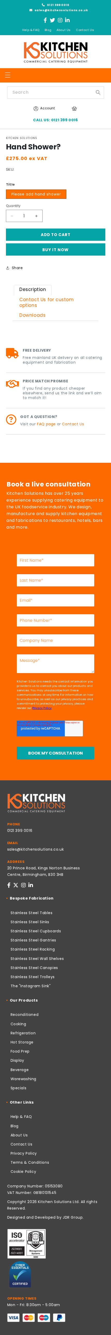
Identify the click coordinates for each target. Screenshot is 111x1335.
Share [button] (17, 267)
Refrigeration (23, 1033)
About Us (64, 30)
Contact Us (85, 30)
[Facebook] (45, 20)
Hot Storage (22, 1042)
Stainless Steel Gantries (33, 940)
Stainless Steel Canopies (34, 967)
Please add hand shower (36, 194)
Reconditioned (25, 1014)
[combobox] (55, 92)
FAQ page (46, 424)
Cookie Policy (23, 1171)
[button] (7, 75)
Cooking (18, 1024)
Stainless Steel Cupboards (36, 931)
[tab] (33, 290)
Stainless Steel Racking (33, 949)
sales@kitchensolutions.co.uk (61, 10)
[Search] (98, 92)
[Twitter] (52, 20)
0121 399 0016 (57, 5)
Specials (19, 1088)
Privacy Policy (24, 1153)
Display (17, 1060)
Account (47, 108)
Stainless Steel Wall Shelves (37, 958)
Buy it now (55, 249)
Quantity (13, 205)
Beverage (20, 1069)
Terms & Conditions (30, 1162)
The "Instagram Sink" (31, 986)
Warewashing (24, 1078)
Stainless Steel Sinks (30, 922)
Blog (48, 30)
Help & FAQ (30, 30)
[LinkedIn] (67, 20)
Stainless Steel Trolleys (33, 976)
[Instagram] (60, 20)
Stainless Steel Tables (32, 912)
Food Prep (20, 1051)
